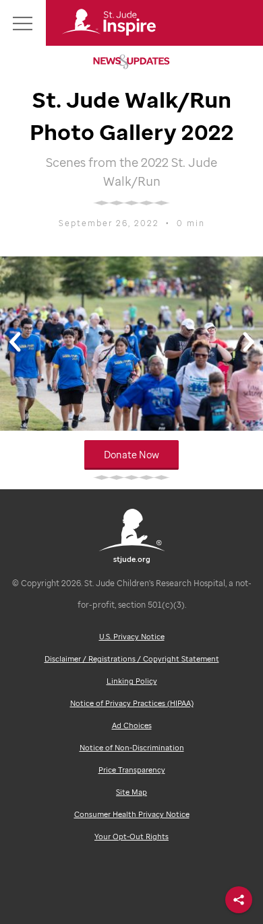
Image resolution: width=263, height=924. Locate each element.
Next (248, 347)
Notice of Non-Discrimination (132, 747)
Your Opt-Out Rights (131, 836)
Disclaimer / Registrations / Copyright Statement (132, 659)
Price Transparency (131, 770)
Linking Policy (132, 681)
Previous (14, 347)
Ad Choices (132, 725)
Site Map (131, 792)
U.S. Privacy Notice (132, 636)
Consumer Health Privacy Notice (131, 814)
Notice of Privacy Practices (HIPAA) (132, 703)
